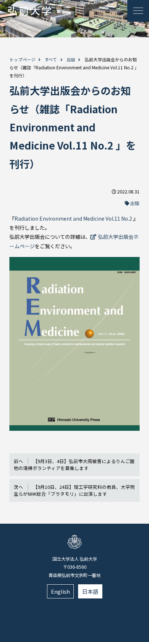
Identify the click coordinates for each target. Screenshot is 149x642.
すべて (50, 59)
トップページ (22, 59)
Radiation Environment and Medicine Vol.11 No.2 (73, 218)
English (60, 591)
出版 (71, 59)
